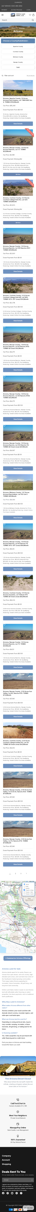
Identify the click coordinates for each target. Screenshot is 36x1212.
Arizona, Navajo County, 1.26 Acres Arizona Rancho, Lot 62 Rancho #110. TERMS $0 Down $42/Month (16, 346)
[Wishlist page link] (30, 15)
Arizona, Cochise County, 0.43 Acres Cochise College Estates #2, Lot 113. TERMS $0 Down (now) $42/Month (16, 742)
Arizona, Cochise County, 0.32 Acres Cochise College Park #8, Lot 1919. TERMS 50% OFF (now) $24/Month (16, 297)
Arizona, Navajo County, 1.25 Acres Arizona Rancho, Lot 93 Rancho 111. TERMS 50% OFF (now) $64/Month (15, 543)
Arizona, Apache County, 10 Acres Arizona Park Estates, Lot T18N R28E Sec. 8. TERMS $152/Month (18, 100)
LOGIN (28, 10)
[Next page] (26, 873)
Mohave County (18, 57)
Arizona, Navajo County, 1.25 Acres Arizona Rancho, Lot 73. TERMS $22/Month (15, 149)
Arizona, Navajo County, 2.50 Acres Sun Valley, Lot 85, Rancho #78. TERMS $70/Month (17, 693)
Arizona (21, 28)
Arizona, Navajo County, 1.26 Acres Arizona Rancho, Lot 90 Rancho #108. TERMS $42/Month (16, 396)
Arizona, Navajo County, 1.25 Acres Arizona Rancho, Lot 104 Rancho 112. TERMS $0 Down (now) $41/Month (16, 445)
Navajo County (18, 62)
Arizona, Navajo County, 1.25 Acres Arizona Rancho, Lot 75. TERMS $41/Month (15, 644)
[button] (3, 15)
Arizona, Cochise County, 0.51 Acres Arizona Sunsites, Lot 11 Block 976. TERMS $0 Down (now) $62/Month (16, 595)
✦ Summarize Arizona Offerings (18, 958)
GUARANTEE (18, 2)
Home (14, 28)
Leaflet (31, 952)
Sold (18, 67)
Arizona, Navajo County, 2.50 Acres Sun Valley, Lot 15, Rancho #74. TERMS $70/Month (17, 841)
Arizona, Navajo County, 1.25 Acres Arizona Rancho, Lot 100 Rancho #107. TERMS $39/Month (16, 248)
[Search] (33, 20)
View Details (18, 123)
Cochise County (18, 51)
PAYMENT (4, 10)
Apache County (18, 46)
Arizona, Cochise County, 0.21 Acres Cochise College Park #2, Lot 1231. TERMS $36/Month (16, 200)
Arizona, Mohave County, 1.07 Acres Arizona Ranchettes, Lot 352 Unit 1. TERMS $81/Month (16, 494)
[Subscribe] (32, 1180)
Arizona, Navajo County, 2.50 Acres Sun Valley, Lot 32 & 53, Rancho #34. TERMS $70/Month (17, 791)
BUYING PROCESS (16, 10)
